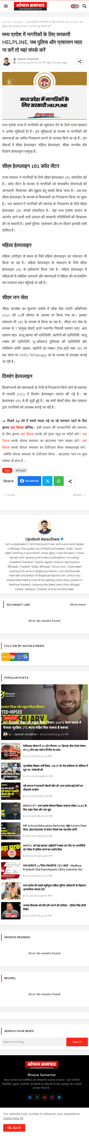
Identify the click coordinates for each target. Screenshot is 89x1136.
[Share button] (70, 481)
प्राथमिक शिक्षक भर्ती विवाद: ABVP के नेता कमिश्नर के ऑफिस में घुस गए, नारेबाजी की (55, 767)
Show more (78, 604)
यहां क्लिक (17, 427)
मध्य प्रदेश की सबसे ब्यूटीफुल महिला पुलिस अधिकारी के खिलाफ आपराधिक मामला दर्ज (54, 887)
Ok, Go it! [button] (14, 1128)
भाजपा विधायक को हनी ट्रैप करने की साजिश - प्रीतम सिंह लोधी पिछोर (54, 907)
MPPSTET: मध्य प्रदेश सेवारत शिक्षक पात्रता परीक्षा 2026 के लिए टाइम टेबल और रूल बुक (55, 807)
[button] (75, 6)
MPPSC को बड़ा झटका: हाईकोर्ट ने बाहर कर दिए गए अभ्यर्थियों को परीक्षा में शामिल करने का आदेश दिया (54, 847)
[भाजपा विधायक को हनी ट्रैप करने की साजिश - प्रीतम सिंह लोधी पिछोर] (11, 910)
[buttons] (30, 1097)
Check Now (11, 1118)
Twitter (47, 481)
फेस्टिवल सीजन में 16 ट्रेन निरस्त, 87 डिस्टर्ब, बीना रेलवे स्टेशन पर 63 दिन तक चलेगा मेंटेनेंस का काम (54, 747)
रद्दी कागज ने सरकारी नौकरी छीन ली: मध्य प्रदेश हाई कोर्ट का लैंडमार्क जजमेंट (53, 787)
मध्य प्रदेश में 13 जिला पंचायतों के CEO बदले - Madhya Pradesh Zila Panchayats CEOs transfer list (53, 867)
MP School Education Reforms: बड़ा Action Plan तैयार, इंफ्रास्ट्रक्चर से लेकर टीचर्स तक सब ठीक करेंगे (55, 827)
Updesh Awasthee (42, 539)
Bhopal (18, 22)
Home (6, 22)
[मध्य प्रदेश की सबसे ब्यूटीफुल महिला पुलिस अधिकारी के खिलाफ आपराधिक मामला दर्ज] (11, 890)
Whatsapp (59, 481)
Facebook (32, 480)
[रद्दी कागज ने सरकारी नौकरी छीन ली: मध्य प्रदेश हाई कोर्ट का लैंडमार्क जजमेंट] (11, 791)
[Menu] (6, 6)
